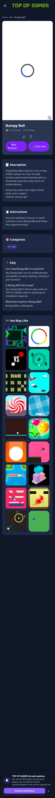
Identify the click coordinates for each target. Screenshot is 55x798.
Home (5, 17)
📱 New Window (12, 146)
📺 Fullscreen (39, 146)
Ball (11, 17)
